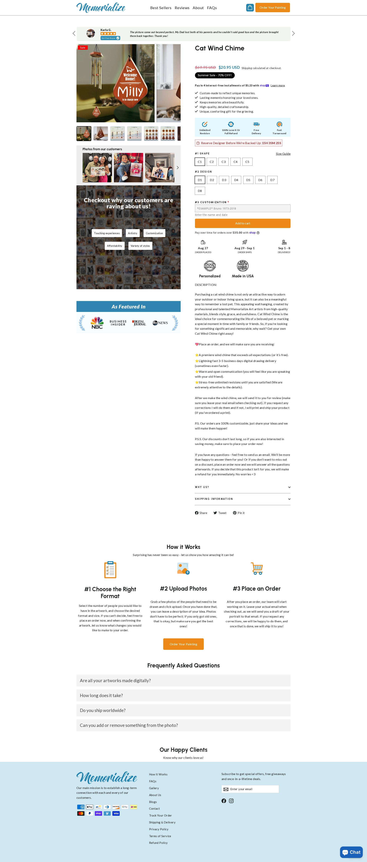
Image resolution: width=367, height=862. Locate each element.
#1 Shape (202, 153)
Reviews (182, 7)
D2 (212, 180)
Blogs (153, 802)
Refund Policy (158, 842)
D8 (200, 190)
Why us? (202, 487)
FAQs (212, 7)
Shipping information (214, 499)
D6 (260, 180)
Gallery (154, 788)
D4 (236, 180)
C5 (247, 161)
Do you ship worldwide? (103, 710)
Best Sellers (161, 7)
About (198, 7)
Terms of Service (160, 836)
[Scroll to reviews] (243, 56)
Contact (154, 808)
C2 (212, 161)
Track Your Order (160, 815)
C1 (200, 161)
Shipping (247, 68)
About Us (155, 795)
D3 (224, 180)
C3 (224, 161)
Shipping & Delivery (162, 822)
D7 (272, 180)
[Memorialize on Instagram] (231, 800)
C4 (236, 161)
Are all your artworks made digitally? (115, 680)
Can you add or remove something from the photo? (129, 725)
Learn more (278, 85)
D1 (200, 180)
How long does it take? (101, 695)
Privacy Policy (159, 829)
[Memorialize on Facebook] (224, 800)
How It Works (158, 774)
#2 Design (203, 171)
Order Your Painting (273, 7)
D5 (248, 180)
